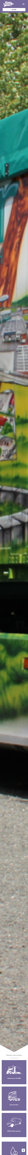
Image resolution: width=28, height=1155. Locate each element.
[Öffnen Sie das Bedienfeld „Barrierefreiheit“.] (23, 1150)
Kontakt (14, 9)
